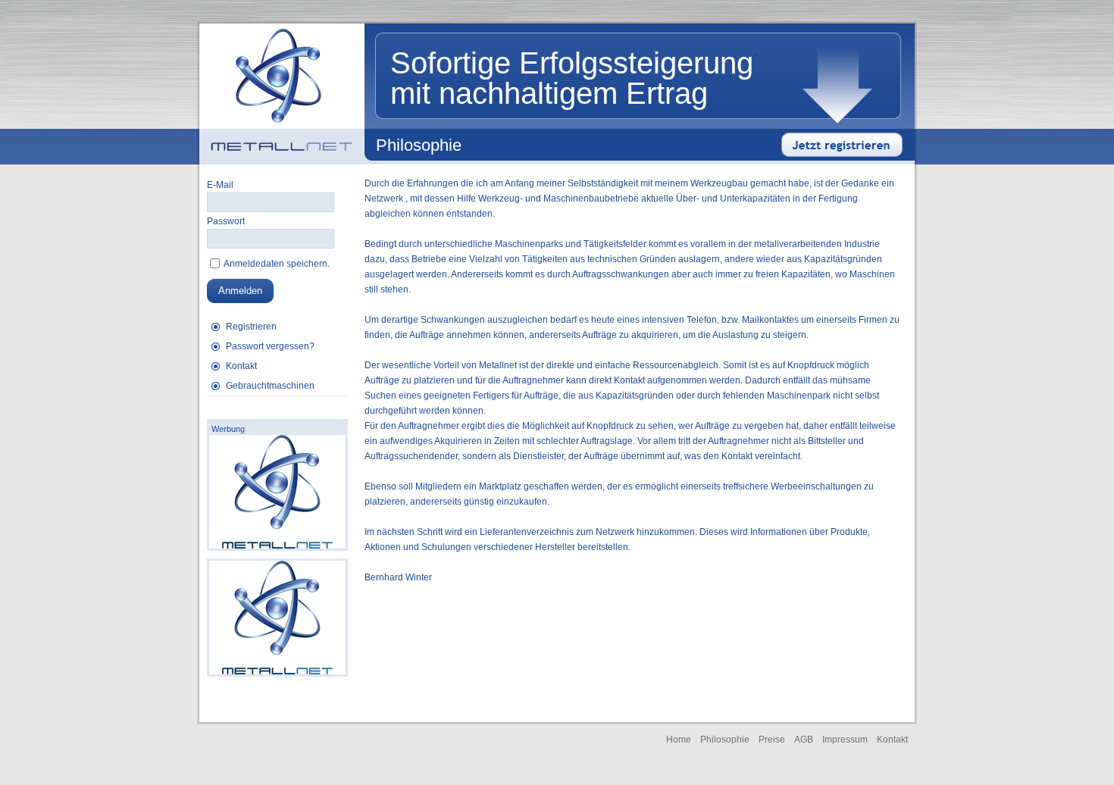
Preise (772, 739)
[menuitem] (277, 326)
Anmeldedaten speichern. (276, 263)
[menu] (277, 356)
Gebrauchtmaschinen (270, 385)
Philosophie (724, 739)
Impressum (845, 739)
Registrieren (251, 326)
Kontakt (241, 366)
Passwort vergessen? (270, 346)
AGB (803, 739)
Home (678, 739)
